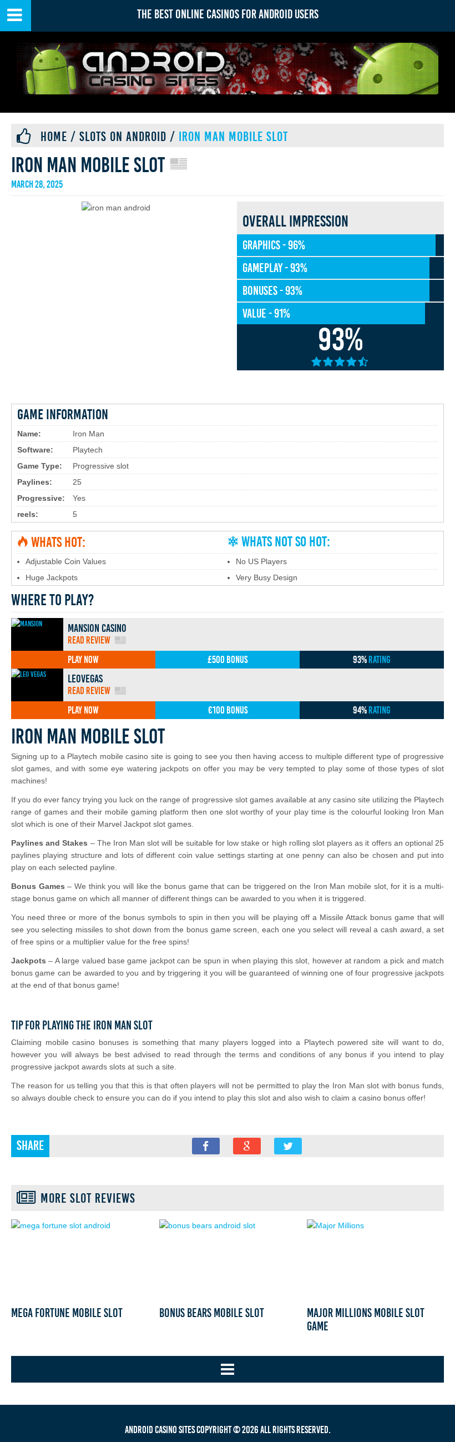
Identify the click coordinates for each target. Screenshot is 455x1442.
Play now (83, 659)
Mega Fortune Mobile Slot (67, 1313)
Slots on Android (122, 136)
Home (54, 136)
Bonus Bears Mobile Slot (211, 1313)
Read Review (89, 640)
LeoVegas (85, 678)
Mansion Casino (97, 628)
